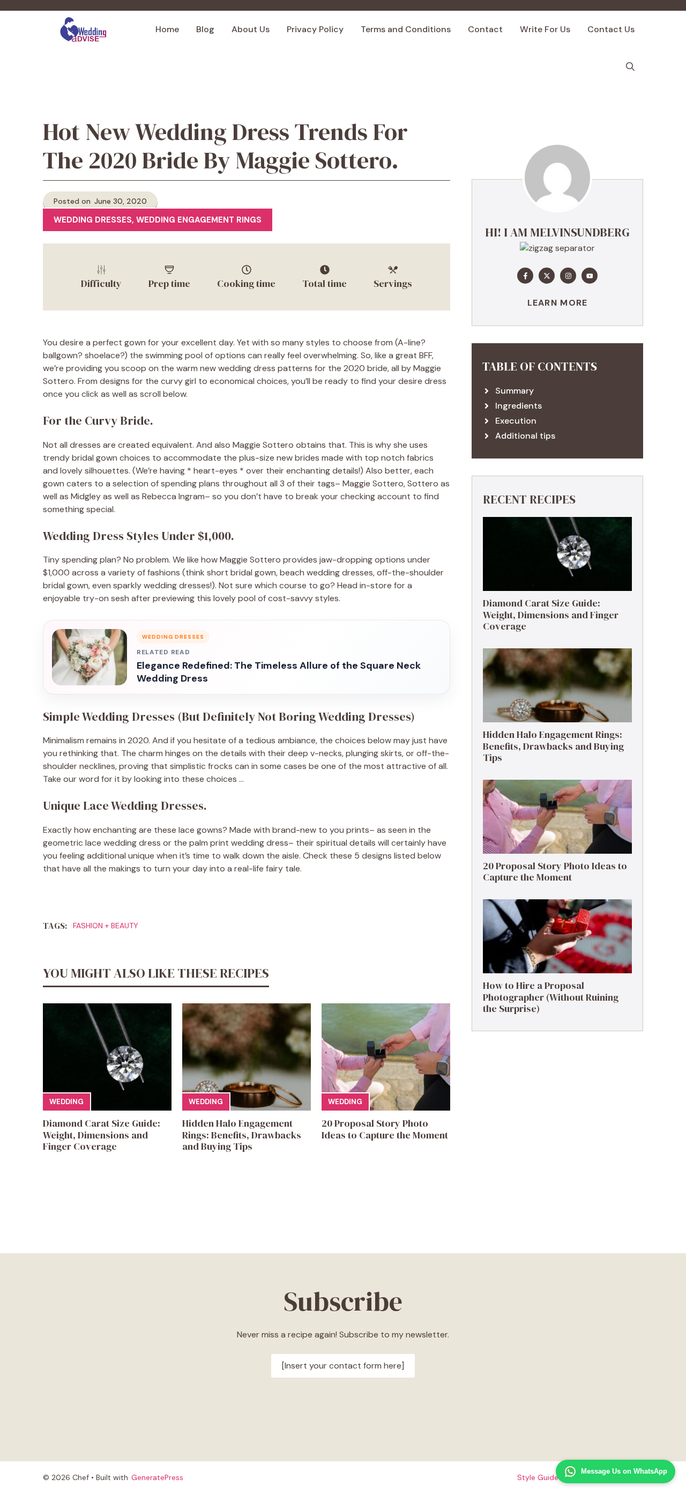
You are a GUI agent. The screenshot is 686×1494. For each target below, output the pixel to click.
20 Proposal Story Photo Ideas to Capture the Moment (385, 1129)
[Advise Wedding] (83, 29)
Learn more (557, 302)
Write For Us (545, 29)
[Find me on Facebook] (525, 276)
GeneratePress (157, 1477)
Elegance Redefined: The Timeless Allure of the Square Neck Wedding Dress (279, 672)
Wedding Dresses (93, 220)
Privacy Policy (315, 29)
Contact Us (611, 29)
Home (167, 29)
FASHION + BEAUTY (105, 925)
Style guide (537, 1477)
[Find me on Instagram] (568, 276)
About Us (251, 29)
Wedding (66, 1101)
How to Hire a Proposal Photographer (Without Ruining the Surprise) (550, 997)
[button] (630, 67)
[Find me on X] (547, 276)
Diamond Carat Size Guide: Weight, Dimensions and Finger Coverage (101, 1134)
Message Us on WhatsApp (624, 1471)
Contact (485, 29)
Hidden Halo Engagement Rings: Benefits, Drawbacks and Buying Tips (241, 1134)
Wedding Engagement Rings (199, 220)
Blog (205, 29)
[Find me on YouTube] (589, 276)
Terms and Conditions (406, 29)
